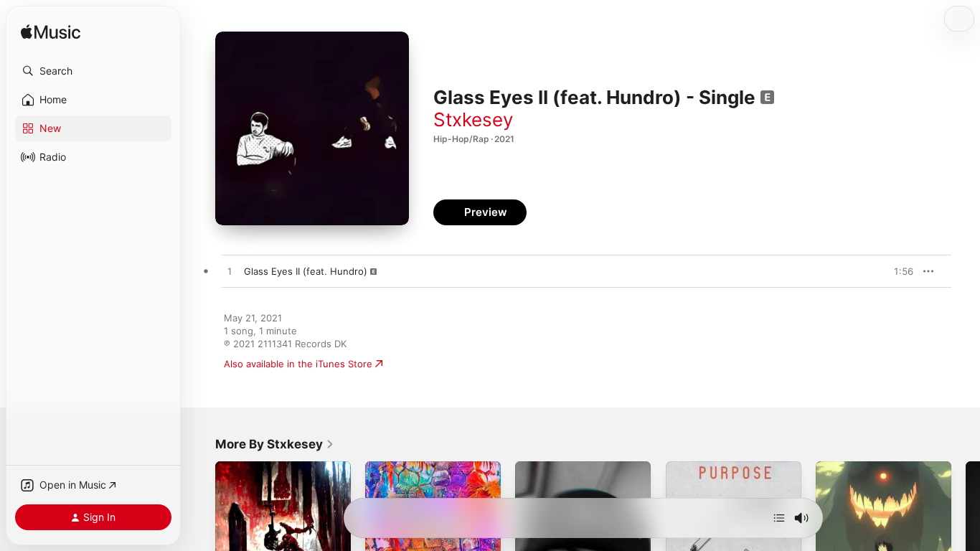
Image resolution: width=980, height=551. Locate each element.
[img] (50, 32)
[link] (274, 444)
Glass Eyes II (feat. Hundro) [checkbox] (305, 271)
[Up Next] (779, 518)
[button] (93, 71)
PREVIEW (897, 271)
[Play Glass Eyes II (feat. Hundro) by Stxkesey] (229, 271)
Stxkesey (473, 119)
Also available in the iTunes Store (298, 363)
